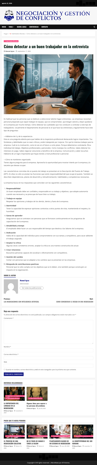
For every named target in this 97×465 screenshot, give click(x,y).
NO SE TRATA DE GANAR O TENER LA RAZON (36, 442)
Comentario (9, 318)
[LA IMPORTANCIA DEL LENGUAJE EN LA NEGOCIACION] (14, 394)
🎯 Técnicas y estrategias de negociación (17, 396)
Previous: (21, 300)
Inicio (4, 27)
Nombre (7, 347)
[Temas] (80, 1)
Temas (11, 27)
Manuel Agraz (21, 27)
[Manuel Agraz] (87, 3)
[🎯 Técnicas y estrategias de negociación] (80, 4)
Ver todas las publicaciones (31, 288)
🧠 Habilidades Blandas (11, 41)
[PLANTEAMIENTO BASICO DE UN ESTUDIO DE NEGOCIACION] (59, 432)
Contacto (44, 27)
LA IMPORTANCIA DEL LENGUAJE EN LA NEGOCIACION (11, 405)
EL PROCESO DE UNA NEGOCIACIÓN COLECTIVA (12, 442)
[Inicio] (77, 3)
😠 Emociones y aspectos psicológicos (39, 436)
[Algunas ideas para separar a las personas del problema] (37, 394)
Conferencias (34, 27)
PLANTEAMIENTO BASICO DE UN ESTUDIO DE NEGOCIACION (59, 442)
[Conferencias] (90, 3)
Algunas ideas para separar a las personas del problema (37, 404)
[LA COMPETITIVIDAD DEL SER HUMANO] (82, 432)
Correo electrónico (11, 354)
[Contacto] (93, 3)
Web (5, 362)
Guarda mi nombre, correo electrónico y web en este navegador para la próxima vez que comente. (41, 370)
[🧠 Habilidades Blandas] (84, 4)
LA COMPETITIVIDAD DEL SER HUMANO (82, 442)
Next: (74, 300)
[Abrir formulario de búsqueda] (94, 27)
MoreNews (55, 463)
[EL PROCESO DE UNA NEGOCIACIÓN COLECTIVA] (14, 432)
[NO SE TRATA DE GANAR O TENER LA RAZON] (37, 432)
